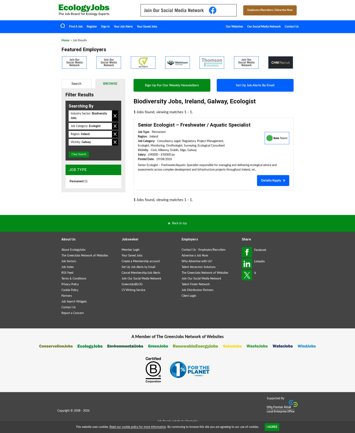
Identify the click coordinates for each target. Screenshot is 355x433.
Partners (66, 295)
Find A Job (76, 26)
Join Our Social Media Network (141, 278)
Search (76, 83)
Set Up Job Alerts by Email (138, 267)
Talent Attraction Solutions (199, 267)
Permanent (79, 181)
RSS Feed (67, 272)
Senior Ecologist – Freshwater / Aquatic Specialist (194, 125)
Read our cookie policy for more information (137, 427)
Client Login (189, 295)
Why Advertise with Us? (197, 261)
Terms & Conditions (73, 278)
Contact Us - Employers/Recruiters (204, 249)
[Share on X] (247, 275)
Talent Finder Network (196, 284)
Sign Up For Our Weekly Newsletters (172, 85)
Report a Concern (72, 313)
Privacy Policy (70, 284)
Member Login (131, 249)
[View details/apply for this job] (277, 137)
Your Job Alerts (123, 26)
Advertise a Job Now (195, 255)
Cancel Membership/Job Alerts (141, 272)
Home (62, 25)
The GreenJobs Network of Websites (84, 255)
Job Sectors (68, 261)
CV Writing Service (133, 290)
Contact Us (292, 26)
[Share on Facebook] (247, 252)
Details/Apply (271, 180)
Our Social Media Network (264, 26)
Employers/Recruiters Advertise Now (270, 10)
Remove (115, 115)
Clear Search (78, 154)
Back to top (179, 223)
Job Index (67, 267)
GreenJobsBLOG (132, 284)
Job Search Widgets (74, 301)
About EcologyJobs (73, 249)
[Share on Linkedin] (247, 264)
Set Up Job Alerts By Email (255, 85)
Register (92, 26)
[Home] (95, 10)
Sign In (105, 26)
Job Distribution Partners (197, 290)
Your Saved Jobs (147, 26)
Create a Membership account (141, 261)
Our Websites (234, 26)
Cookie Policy (69, 290)
